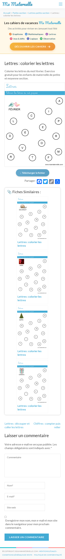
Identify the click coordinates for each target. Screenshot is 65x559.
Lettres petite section (38, 13)
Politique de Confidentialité (48, 555)
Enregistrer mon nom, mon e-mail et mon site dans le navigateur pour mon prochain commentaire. (31, 524)
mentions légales (47, 551)
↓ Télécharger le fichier (32, 172)
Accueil (6, 13)
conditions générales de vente (17, 555)
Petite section (19, 13)
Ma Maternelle (17, 4)
